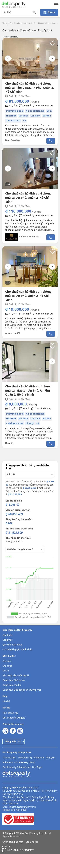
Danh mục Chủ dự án (13, 680)
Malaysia (50, 757)
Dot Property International (16, 767)
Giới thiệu (7, 635)
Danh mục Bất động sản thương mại (21, 690)
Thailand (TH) (25, 757)
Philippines (38, 757)
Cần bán (6, 661)
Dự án (5, 670)
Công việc (7, 640)
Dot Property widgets (13, 717)
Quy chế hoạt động (12, 644)
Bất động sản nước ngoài (15, 675)
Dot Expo (37, 767)
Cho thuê (7, 666)
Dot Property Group (24, 762)
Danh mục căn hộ (11, 685)
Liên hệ (6, 701)
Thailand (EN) (9, 757)
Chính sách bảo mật (12, 842)
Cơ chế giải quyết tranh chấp (17, 649)
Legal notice (32, 842)
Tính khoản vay (10, 713)
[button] (56, 4)
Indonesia (7, 762)
